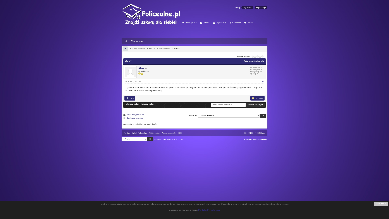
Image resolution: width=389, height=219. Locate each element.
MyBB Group (260, 133)
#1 (263, 82)
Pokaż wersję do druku (135, 115)
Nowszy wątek (147, 104)
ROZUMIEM (381, 204)
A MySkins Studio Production (255, 139)
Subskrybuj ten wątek (135, 118)
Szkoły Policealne (138, 48)
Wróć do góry (154, 133)
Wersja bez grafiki (169, 133)
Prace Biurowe (164, 48)
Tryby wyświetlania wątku (254, 61)
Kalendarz (236, 23)
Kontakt (127, 133)
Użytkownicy (220, 23)
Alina (141, 68)
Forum (205, 23)
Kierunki (152, 48)
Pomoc (249, 23)
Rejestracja (261, 7)
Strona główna (190, 23)
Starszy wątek (132, 104)
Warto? (176, 48)
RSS (180, 133)
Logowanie (247, 7)
